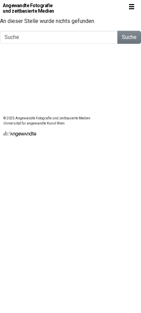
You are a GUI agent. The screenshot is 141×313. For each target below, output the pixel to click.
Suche (129, 37)
